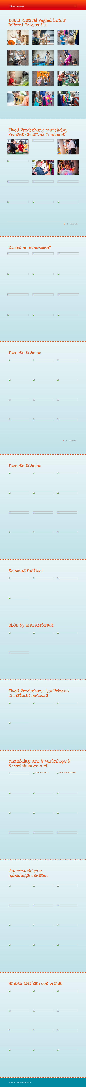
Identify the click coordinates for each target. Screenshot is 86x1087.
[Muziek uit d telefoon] (66, 772)
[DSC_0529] (67, 474)
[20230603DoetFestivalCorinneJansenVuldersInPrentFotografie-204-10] (68, 85)
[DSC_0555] (67, 1011)
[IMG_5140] (68, 295)
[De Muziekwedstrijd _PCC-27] (19, 703)
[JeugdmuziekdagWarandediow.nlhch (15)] (19, 906)
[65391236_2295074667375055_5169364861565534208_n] (19, 598)
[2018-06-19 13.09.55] (43, 793)
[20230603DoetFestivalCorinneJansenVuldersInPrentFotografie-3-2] (17, 44)
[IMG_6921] (43, 315)
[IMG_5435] (17, 315)
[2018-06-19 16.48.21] (67, 833)
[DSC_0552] (67, 1031)
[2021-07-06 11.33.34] (67, 400)
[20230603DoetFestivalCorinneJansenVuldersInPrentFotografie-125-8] (17, 85)
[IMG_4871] (43, 295)
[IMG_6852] (68, 315)
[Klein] (67, 579)
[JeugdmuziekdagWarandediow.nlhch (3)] (43, 945)
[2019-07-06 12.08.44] (67, 633)
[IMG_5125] (43, 254)
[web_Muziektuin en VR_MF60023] (43, 141)
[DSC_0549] (43, 1050)
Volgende (74, 224)
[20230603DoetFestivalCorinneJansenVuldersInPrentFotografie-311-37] (68, 106)
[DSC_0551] (19, 1050)
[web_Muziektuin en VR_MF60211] (68, 174)
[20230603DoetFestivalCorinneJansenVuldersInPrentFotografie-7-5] (43, 85)
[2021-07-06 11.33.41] (67, 380)
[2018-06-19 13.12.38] (19, 793)
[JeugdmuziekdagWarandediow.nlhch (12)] (67, 906)
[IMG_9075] (19, 813)
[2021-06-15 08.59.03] (19, 361)
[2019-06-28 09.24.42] (67, 513)
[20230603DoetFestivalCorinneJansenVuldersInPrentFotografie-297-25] (68, 44)
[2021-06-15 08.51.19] (67, 420)
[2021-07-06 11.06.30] (19, 400)
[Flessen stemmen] (41, 772)
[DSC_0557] (43, 1011)
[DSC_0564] (19, 991)
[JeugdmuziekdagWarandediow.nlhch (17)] (43, 886)
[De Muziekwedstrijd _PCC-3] (67, 703)
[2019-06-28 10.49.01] (43, 513)
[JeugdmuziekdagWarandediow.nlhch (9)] (67, 926)
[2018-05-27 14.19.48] (67, 945)
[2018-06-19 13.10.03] (43, 813)
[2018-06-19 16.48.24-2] (43, 833)
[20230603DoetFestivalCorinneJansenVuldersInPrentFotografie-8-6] (17, 65)
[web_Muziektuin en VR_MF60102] (17, 202)
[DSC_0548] (67, 1050)
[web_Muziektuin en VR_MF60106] (43, 202)
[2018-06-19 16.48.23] (19, 833)
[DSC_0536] (43, 474)
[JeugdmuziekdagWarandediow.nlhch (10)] (43, 926)
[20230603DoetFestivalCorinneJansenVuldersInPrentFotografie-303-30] (43, 44)
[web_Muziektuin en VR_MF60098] (43, 174)
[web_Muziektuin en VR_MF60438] (43, 182)
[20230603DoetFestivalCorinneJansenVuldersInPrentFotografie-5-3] (68, 65)
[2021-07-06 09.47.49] (43, 380)
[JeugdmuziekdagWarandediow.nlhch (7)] (19, 886)
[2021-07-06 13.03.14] (43, 361)
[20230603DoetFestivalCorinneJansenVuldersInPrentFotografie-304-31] (43, 65)
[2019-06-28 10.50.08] (67, 493)
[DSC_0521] (43, 493)
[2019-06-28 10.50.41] (43, 533)
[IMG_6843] (17, 274)
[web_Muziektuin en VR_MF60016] (17, 154)
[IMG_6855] (43, 274)
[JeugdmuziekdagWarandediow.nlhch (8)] (19, 945)
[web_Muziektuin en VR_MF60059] (68, 182)
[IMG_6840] (68, 274)
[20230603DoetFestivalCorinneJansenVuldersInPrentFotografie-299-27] (17, 106)
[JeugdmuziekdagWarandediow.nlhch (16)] (67, 886)
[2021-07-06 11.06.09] (19, 420)
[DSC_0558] (19, 1011)
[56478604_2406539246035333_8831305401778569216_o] (19, 579)
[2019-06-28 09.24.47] (67, 533)
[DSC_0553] (43, 1031)
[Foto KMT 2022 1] (17, 295)
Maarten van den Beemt (24, 1082)
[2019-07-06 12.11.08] (43, 633)
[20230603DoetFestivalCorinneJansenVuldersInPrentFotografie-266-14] (43, 106)
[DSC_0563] (67, 991)
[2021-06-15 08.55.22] (19, 380)
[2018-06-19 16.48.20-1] (67, 813)
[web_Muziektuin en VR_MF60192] (68, 202)
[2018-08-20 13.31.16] (19, 533)
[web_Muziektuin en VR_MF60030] (68, 154)
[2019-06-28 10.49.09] (19, 513)
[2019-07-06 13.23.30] (19, 633)
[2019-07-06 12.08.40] (19, 653)
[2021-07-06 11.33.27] (43, 400)
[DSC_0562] (43, 991)
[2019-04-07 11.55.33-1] (19, 723)
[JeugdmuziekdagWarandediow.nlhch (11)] (19, 926)
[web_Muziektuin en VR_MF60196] (17, 182)
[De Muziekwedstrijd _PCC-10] (43, 703)
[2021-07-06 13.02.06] (43, 420)
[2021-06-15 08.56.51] (67, 361)
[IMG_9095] (19, 774)
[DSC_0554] (19, 1031)
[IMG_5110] (17, 254)
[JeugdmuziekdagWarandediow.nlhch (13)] (43, 906)
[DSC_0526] (19, 493)
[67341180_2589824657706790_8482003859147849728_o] (43, 579)
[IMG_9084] (67, 793)
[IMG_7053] (68, 254)
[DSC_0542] (19, 474)
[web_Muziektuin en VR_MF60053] (17, 161)
